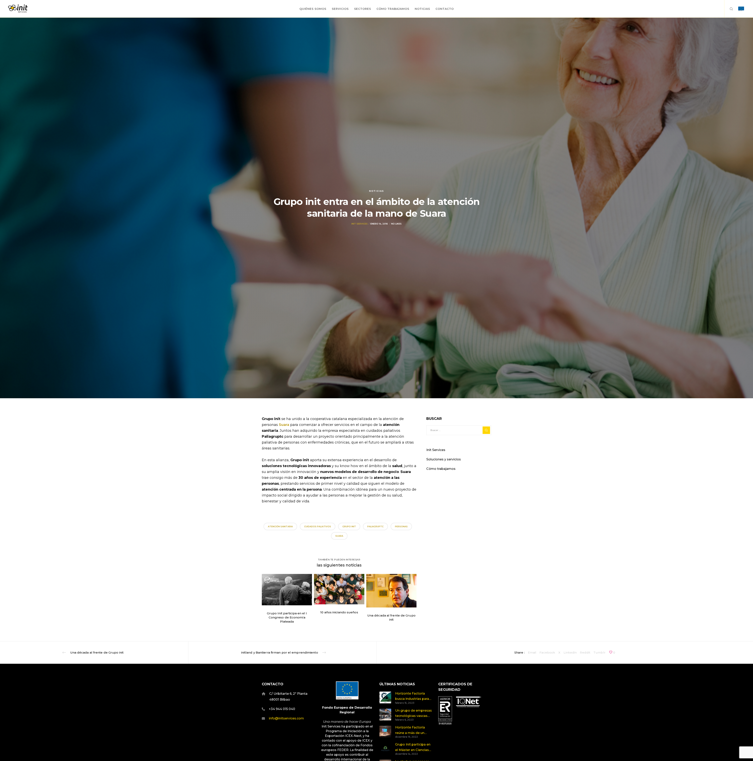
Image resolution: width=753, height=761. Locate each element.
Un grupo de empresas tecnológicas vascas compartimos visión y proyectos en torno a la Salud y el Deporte (413, 714)
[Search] (728, 9)
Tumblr (599, 652)
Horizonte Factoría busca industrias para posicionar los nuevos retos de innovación (412, 697)
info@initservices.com (286, 718)
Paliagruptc (375, 526)
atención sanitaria (280, 526)
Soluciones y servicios (443, 459)
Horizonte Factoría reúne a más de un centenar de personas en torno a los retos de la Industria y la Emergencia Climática (413, 731)
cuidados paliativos (317, 526)
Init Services (359, 223)
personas (401, 526)
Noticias (376, 191)
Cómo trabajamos (441, 469)
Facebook (547, 652)
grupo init (349, 526)
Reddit (585, 652)
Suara (284, 425)
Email (532, 652)
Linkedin (570, 652)
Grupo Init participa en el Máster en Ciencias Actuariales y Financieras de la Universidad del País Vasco (412, 748)
